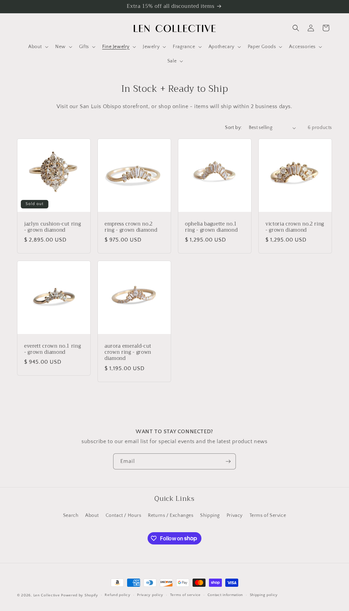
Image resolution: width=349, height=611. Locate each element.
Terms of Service (267, 515)
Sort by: (233, 127)
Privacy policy (150, 595)
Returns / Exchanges (170, 515)
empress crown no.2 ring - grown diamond (131, 227)
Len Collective (46, 595)
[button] (37, 47)
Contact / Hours (123, 515)
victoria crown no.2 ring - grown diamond (294, 227)
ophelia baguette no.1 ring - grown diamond (211, 227)
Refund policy (117, 595)
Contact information (225, 595)
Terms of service (185, 595)
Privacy (235, 515)
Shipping (210, 515)
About (92, 515)
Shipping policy (264, 595)
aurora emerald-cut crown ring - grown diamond (128, 352)
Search (71, 515)
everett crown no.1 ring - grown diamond (52, 349)
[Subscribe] (228, 461)
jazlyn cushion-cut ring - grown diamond (52, 227)
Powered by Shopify (79, 595)
